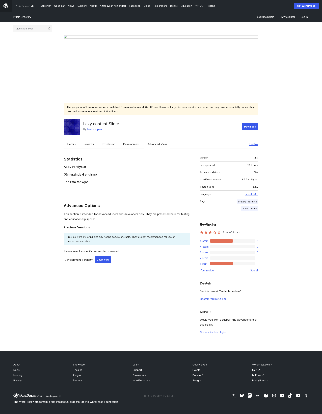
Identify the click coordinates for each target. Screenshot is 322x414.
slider (254, 208)
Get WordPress (306, 5)
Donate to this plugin (213, 332)
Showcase (79, 364)
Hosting (17, 375)
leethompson (95, 129)
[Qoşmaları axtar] (49, 28)
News (16, 369)
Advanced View (157, 144)
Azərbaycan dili (53, 396)
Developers (139, 375)
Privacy (17, 380)
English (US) (251, 194)
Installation (108, 144)
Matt (256, 369)
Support (137, 369)
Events (196, 369)
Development (131, 144)
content (242, 201)
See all (254, 270)
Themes (77, 369)
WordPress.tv (142, 380)
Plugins (77, 375)
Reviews (89, 144)
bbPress (258, 375)
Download (250, 126)
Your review (207, 270)
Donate (198, 375)
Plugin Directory (22, 16)
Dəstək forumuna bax (213, 299)
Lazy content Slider (101, 123)
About (16, 364)
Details (71, 144)
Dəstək (253, 144)
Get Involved (200, 364)
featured (252, 201)
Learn (136, 364)
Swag (197, 380)
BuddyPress (260, 380)
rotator (245, 208)
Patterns (78, 380)
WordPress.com (262, 364)
